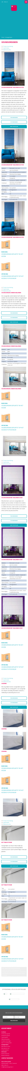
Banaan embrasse (5, 1055)
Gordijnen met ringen (6, 1041)
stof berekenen (14, 122)
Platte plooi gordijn (5, 1039)
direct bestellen (14, 126)
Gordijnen (3, 1032)
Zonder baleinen (5, 1050)
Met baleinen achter (5, 1046)
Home (2, 37)
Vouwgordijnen (4, 1044)
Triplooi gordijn (4, 1037)
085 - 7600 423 (4, 2)
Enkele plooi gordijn (5, 1033)
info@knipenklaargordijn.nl (7, 1067)
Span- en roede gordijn (6, 1042)
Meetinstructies (7, 50)
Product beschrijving (8, 46)
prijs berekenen (14, 117)
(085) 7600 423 (4, 1065)
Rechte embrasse (5, 1053)
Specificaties (6, 48)
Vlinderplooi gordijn (5, 1035)
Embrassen (4, 1051)
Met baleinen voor (5, 1048)
